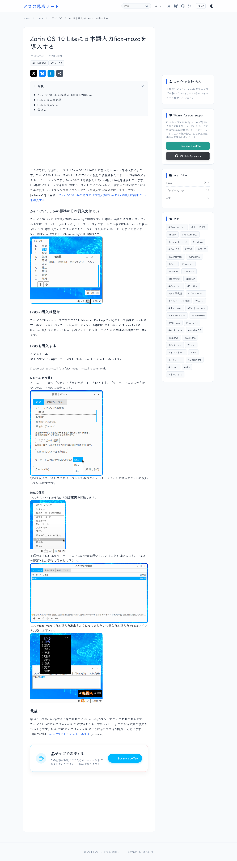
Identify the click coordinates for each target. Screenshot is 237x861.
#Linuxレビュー (176, 315)
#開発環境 (174, 278)
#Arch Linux (175, 330)
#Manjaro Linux (196, 308)
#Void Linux (174, 345)
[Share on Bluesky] (42, 73)
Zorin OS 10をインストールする (69, 734)
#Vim (187, 367)
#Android (189, 271)
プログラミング (175, 190)
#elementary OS (177, 242)
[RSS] (190, 6)
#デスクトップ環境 (178, 301)
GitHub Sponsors (188, 122)
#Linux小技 (194, 256)
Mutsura (176, 129)
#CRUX (202, 249)
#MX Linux (174, 323)
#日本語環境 (39, 63)
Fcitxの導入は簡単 (49, 100)
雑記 (168, 198)
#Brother (192, 286)
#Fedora (198, 242)
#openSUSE (198, 315)
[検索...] (146, 6)
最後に (41, 109)
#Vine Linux (174, 286)
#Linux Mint (175, 308)
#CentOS (173, 249)
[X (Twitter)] (169, 6)
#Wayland (190, 337)
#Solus (191, 345)
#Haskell (173, 271)
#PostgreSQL (189, 234)
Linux (40, 18)
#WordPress (175, 256)
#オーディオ (175, 374)
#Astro (199, 301)
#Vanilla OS (194, 330)
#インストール (176, 352)
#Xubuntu (187, 264)
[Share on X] (33, 73)
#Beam (172, 234)
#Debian (190, 278)
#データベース (196, 293)
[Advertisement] (89, 144)
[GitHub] (176, 6)
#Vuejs (172, 264)
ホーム (26, 18)
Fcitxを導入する (47, 105)
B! (51, 73)
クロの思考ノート (41, 6)
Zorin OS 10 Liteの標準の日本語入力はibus (64, 95)
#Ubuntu (173, 367)
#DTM (188, 249)
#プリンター (175, 359)
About (159, 6)
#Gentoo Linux (176, 227)
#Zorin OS (56, 63)
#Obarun (173, 337)
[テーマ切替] (212, 6)
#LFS (193, 352)
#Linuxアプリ (198, 227)
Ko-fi (169, 122)
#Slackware (194, 359)
